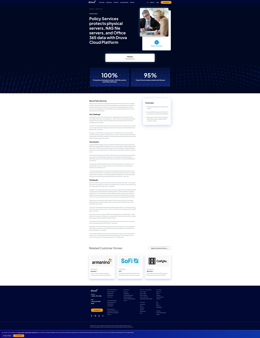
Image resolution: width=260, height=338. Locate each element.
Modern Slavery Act (123, 327)
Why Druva (109, 2)
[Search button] (147, 2)
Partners (132, 2)
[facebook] (91, 316)
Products (116, 2)
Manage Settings (7, 335)
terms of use (35, 332)
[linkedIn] (99, 316)
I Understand (19, 335)
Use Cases (101, 2)
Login (157, 2)
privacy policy (21, 332)
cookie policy (28, 332)
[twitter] (103, 316)
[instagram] (95, 316)
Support (152, 2)
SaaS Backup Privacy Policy (101, 327)
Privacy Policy (92, 327)
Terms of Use (130, 327)
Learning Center (124, 2)
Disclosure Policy (110, 327)
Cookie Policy (116, 327)
